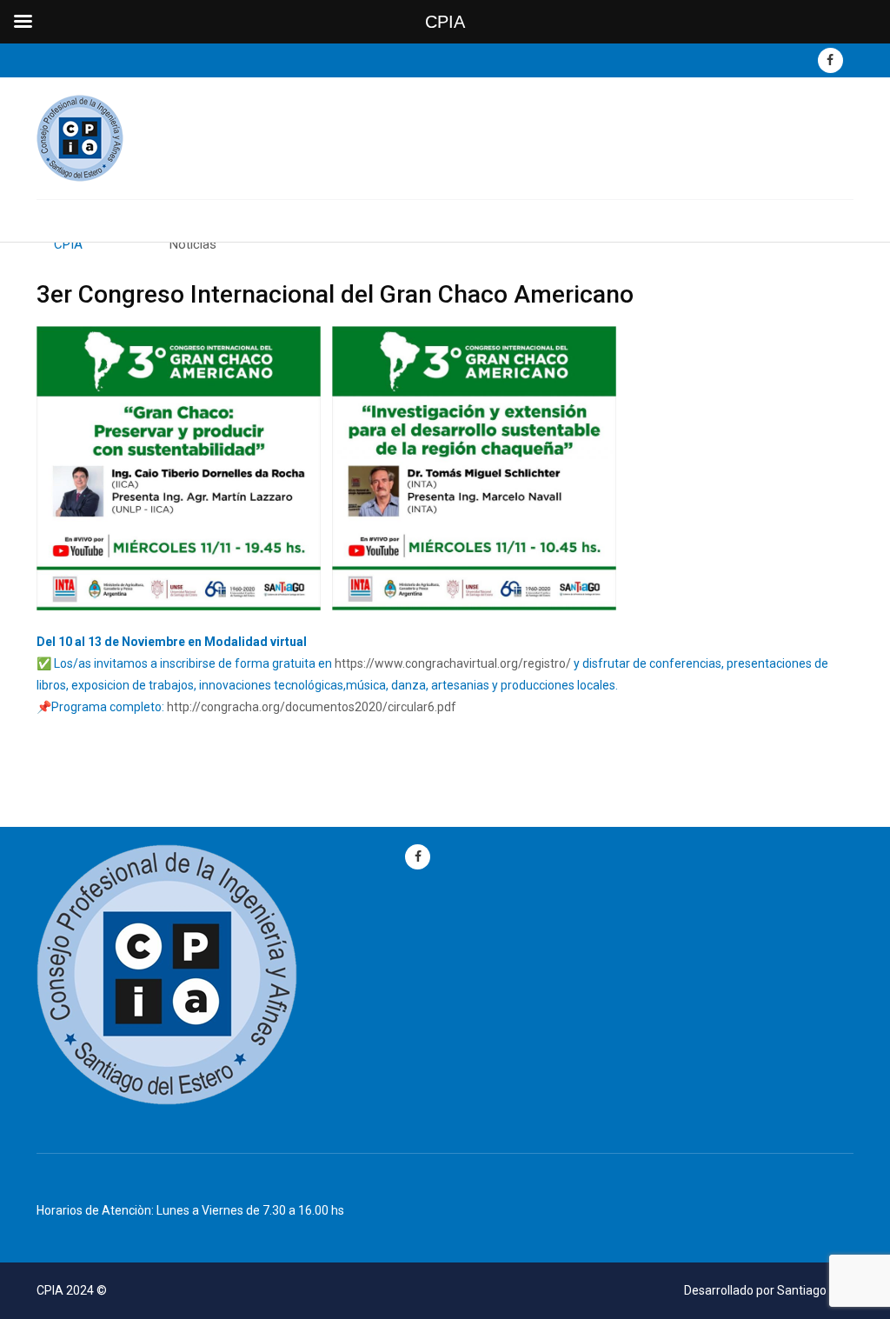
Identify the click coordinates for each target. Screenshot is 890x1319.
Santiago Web (815, 1290)
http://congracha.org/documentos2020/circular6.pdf (311, 707)
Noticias (192, 244)
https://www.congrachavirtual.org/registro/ (453, 663)
